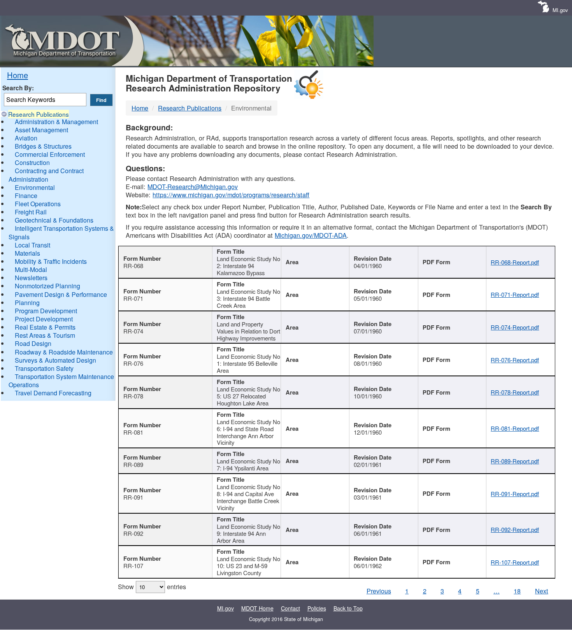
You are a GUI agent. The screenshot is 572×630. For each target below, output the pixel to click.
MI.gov (560, 10)
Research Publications (38, 114)
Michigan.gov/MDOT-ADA (311, 235)
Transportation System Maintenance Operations (61, 380)
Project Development (44, 318)
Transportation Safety (44, 368)
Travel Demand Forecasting (53, 392)
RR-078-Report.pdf (515, 392)
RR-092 (133, 533)
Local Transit (32, 244)
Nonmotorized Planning (47, 285)
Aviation (26, 137)
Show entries (152, 586)
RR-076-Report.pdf (515, 360)
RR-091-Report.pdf (515, 494)
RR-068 (133, 265)
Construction (32, 162)
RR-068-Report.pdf (515, 262)
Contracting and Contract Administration (46, 174)
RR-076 (133, 363)
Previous (379, 590)
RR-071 (133, 298)
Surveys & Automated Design (55, 360)
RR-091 (133, 497)
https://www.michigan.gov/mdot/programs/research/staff (231, 194)
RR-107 (133, 566)
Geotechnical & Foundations (54, 220)
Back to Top (348, 608)
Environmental (35, 187)
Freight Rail (31, 211)
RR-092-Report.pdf (515, 529)
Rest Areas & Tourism (45, 335)
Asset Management (41, 129)
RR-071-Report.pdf (515, 294)
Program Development (46, 310)
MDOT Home (257, 608)
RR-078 (133, 396)
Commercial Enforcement (50, 154)
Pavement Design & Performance (61, 294)
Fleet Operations (38, 203)
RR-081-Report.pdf (515, 428)
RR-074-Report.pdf (515, 327)
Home (17, 75)
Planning (27, 302)
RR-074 (133, 331)
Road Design (33, 343)
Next (541, 590)
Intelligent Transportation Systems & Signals (61, 232)
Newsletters (31, 277)
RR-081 (133, 432)
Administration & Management (56, 121)
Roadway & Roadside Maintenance (64, 351)
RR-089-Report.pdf (515, 461)
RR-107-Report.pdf (515, 562)
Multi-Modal (31, 269)
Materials (27, 253)
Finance (26, 195)
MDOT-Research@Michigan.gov (192, 186)
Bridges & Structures (43, 146)
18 (517, 590)
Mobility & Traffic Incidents (51, 261)
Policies (316, 608)
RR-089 (133, 464)
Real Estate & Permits (45, 327)
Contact (290, 608)
